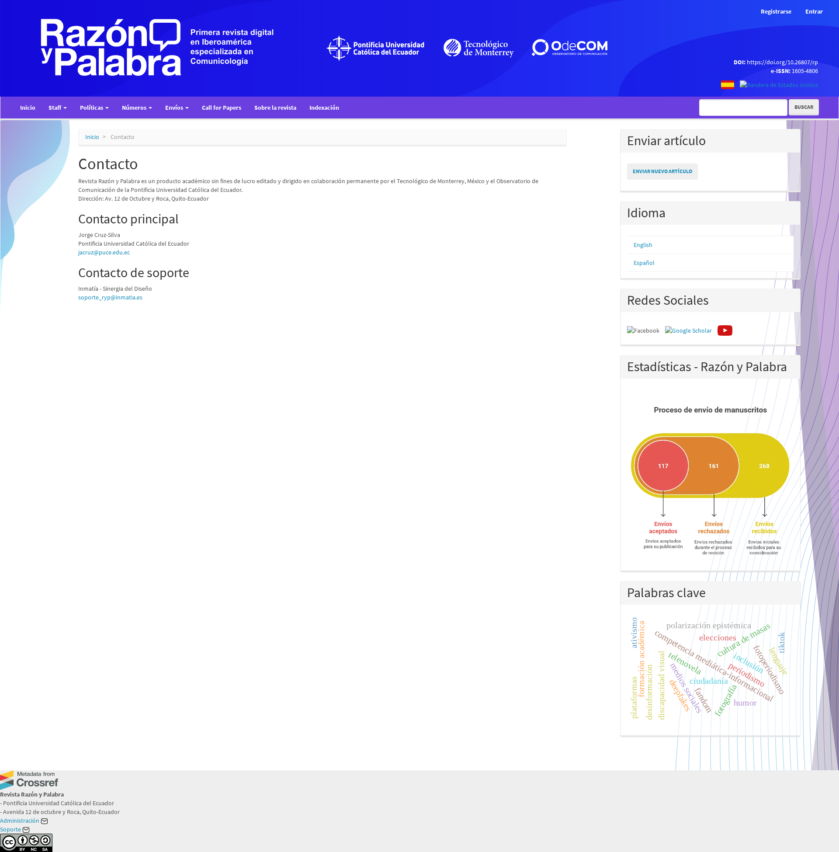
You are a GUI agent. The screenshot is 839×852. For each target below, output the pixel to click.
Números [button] (135, 107)
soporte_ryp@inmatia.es (110, 297)
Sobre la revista (275, 107)
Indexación (324, 107)
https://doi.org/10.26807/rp (782, 62)
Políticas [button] (92, 107)
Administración (20, 820)
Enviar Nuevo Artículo (662, 171)
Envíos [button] (174, 107)
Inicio (27, 107)
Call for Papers (221, 107)
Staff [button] (55, 107)
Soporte (11, 829)
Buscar (803, 107)
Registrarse (776, 11)
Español (644, 263)
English (643, 245)
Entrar (814, 11)
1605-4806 (805, 71)
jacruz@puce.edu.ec (104, 252)
